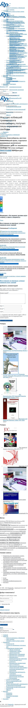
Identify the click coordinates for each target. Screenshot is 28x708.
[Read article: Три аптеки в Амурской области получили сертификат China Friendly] (14, 247)
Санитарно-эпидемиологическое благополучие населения (16, 87)
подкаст (4, 544)
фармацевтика (23, 548)
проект (12, 544)
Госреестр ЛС (10, 27)
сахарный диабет (23, 546)
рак (21, 544)
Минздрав (13, 522)
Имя (1, 306)
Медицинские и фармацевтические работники (18, 43)
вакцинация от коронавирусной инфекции (15, 527)
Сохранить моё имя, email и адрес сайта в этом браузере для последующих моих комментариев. (13, 316)
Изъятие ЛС (9, 73)
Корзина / (4, 136)
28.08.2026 (3, 245)
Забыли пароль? (5, 610)
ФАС (27, 525)
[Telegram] (14, 208)
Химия (8, 82)
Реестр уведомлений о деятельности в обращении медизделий (17, 69)
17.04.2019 (3, 133)
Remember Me (6, 604)
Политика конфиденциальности (12, 581)
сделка (1, 548)
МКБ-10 (8, 115)
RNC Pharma (11, 521)
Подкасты (5, 525)
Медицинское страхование (17, 28)
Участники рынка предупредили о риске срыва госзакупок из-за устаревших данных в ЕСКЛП (14, 268)
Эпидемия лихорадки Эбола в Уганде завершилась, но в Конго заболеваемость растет (15, 573)
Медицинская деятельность (17, 57)
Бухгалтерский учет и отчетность (15, 46)
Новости (5, 21)
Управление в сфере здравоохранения (15, 37)
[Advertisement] (12, 10)
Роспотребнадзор (22, 525)
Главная (5, 20)
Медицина (9, 78)
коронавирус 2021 (5, 535)
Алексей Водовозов (18, 521)
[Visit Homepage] (5, 7)
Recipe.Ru (11, 588)
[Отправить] (14, 210)
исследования (3, 531)
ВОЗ (23, 521)
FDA (7, 521)
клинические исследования (13, 531)
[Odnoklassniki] (14, 203)
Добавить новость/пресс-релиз (15, 22)
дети (15, 529)
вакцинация (2, 527)
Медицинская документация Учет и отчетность (17, 49)
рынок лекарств (14, 546)
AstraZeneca (3, 521)
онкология (23, 543)
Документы (6, 27)
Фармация (9, 79)
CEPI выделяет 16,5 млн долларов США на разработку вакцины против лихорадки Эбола (15, 569)
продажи (8, 544)
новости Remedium (10, 540)
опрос (1, 544)
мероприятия (14, 537)
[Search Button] (13, 92)
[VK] (14, 200)
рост (8, 546)
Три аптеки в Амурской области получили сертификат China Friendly (12, 254)
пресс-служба (5, 150)
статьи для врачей (9, 548)
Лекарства (7, 522)
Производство (14, 525)
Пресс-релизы (10, 19)
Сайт (1, 312)
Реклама (5, 579)
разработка (17, 544)
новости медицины (10, 542)
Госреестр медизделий (12, 64)
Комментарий (4, 293)
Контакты (5, 85)
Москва (19, 522)
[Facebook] (14, 198)
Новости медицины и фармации (15, 16)
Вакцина (2, 522)
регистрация (3, 546)
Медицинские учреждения (16, 41)
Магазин (5, 75)
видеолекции (7, 529)
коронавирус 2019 (17, 533)
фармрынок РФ (10, 549)
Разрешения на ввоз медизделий (15, 109)
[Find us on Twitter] (0, 88)
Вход (4, 91)
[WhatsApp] (14, 205)
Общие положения (14, 35)
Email (2, 309)
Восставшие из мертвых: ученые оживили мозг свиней (12, 281)
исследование (21, 529)
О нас (4, 578)
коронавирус (7, 533)
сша (16, 548)
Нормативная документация (14, 33)
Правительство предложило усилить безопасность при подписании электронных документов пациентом (13, 240)
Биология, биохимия (12, 81)
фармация (3, 549)
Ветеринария (13, 63)
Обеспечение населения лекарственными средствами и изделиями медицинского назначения (18, 53)
